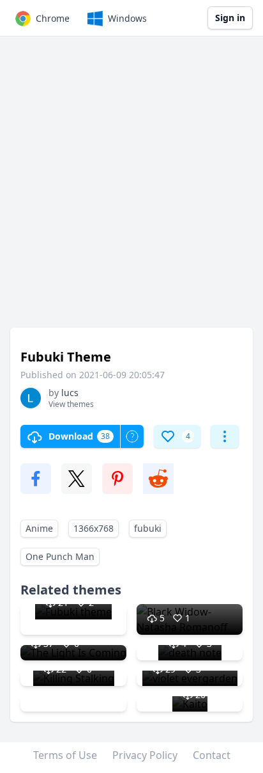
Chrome (53, 18)
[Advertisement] (131, 188)
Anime (39, 528)
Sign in (230, 18)
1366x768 (93, 528)
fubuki (148, 528)
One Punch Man (60, 556)
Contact (211, 755)
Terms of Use (65, 755)
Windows (127, 18)
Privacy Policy (144, 755)
